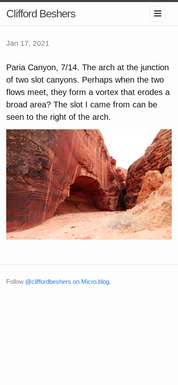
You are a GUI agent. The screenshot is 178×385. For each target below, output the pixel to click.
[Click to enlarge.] (89, 183)
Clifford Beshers (40, 13)
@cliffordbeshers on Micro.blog (67, 281)
